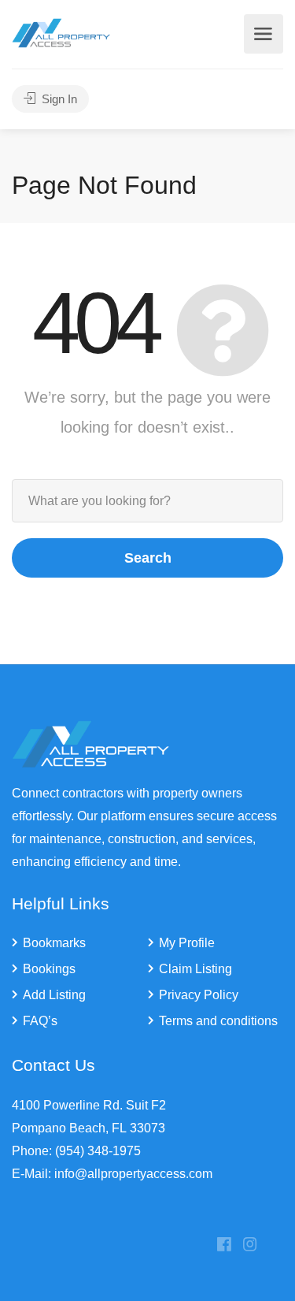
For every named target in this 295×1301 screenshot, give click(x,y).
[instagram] (250, 1245)
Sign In (58, 99)
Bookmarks (54, 943)
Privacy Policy (198, 995)
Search (147, 558)
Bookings (49, 969)
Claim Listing (195, 969)
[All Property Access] (61, 32)
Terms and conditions (218, 1021)
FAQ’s (40, 1021)
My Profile (187, 943)
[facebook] (224, 1245)
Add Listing (54, 995)
